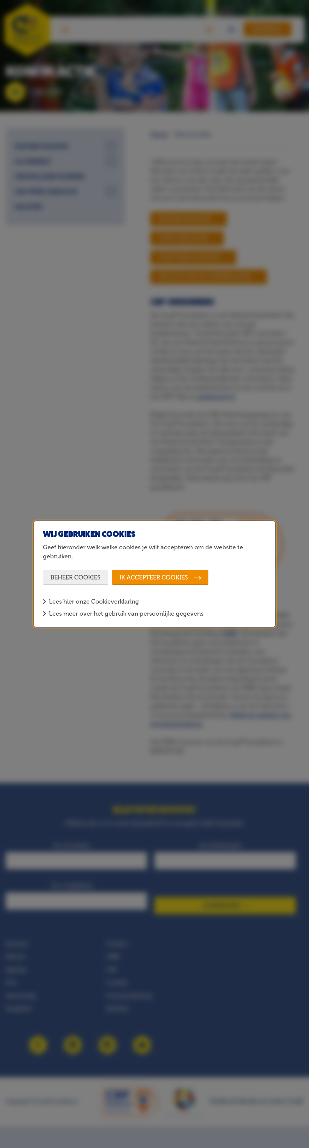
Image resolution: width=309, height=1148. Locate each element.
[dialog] (154, 574)
